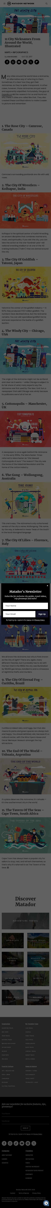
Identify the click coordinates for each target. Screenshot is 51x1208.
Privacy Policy (40, 620)
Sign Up (42, 614)
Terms (29, 620)
